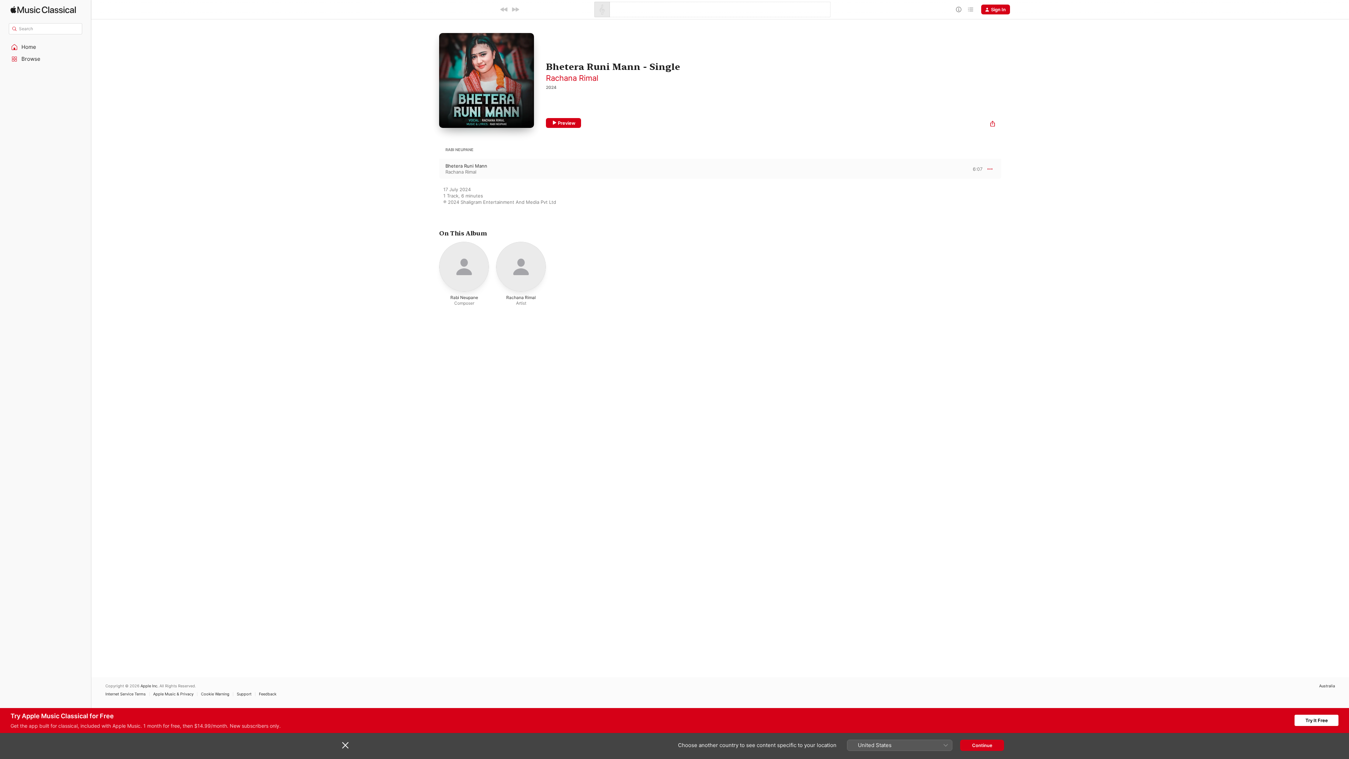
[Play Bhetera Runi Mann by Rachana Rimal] (432, 169)
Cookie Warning (215, 694)
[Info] (958, 9)
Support (244, 694)
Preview (566, 123)
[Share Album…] (992, 124)
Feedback (267, 694)
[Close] (345, 745)
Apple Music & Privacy (173, 694)
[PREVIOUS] (504, 9)
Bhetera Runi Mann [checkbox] (466, 166)
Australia (1327, 686)
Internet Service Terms (125, 694)
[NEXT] (515, 9)
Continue (982, 745)
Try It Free (1316, 720)
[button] (45, 47)
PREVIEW (975, 169)
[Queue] (970, 9)
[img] (43, 9)
